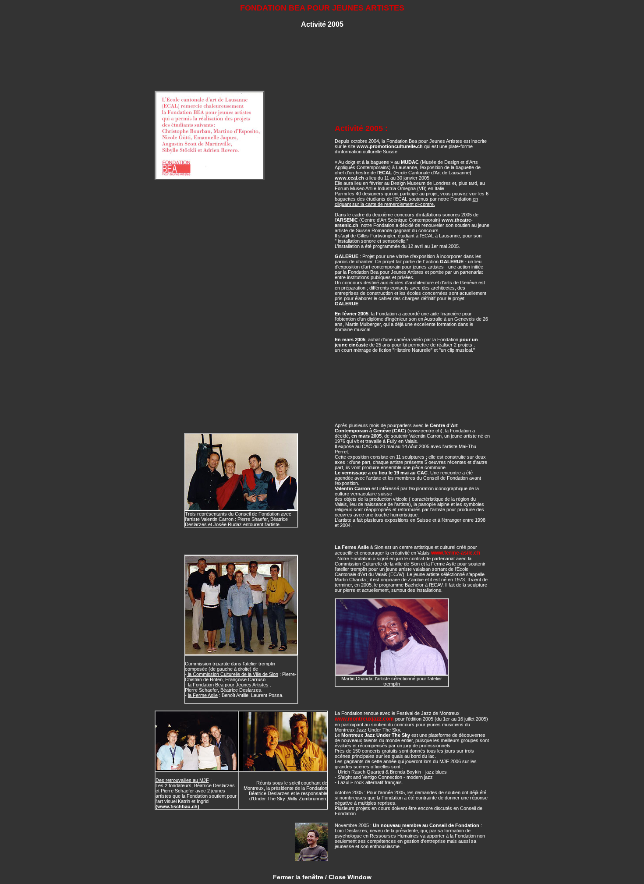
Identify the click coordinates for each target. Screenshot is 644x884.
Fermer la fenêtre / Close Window (322, 876)
